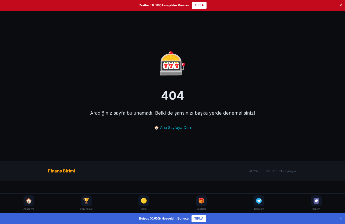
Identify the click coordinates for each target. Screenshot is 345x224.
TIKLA (199, 5)
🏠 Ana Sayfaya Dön (172, 127)
